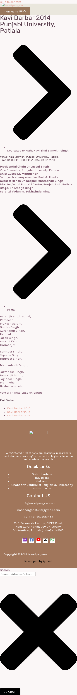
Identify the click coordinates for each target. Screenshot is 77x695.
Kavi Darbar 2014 (18, 412)
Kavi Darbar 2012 (18, 415)
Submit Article (42, 474)
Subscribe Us (42, 488)
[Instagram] (24, 541)
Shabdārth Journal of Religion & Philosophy (42, 485)
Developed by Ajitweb (38, 561)
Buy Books (42, 477)
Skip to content (10, 2)
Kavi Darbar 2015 (18, 408)
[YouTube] (38, 541)
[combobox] (17, 574)
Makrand (42, 481)
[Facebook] (31, 541)
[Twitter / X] (45, 541)
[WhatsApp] (52, 541)
